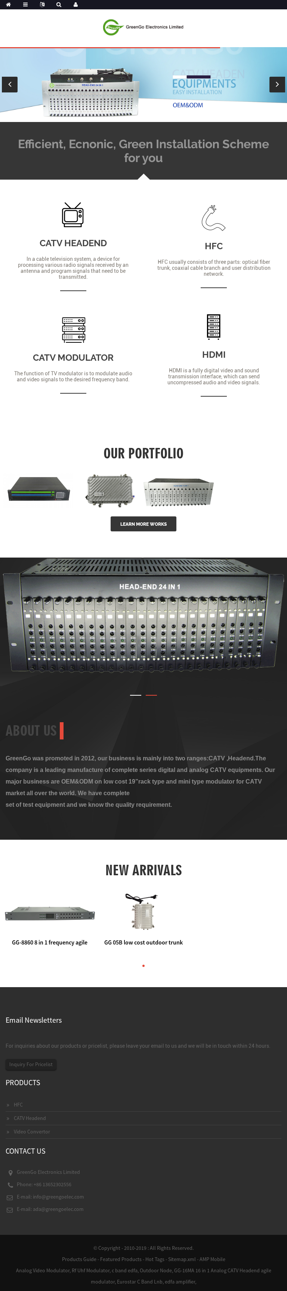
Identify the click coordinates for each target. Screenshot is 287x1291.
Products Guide (79, 1259)
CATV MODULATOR (73, 357)
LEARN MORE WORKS (143, 524)
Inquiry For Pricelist (31, 1064)
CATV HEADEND (73, 243)
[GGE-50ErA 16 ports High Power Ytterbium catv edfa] (38, 490)
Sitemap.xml (182, 1259)
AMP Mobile (212, 1259)
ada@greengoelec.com (58, 1209)
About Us (31, 731)
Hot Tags (154, 1259)
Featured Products (121, 1259)
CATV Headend (30, 1118)
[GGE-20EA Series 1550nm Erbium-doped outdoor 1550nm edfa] (108, 490)
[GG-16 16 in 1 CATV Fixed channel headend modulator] (179, 490)
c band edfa (125, 1270)
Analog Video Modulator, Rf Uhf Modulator (62, 1270)
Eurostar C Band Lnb (140, 1281)
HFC (214, 246)
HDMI (214, 354)
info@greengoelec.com (58, 1196)
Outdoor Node (156, 1270)
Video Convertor (32, 1131)
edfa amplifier (180, 1281)
